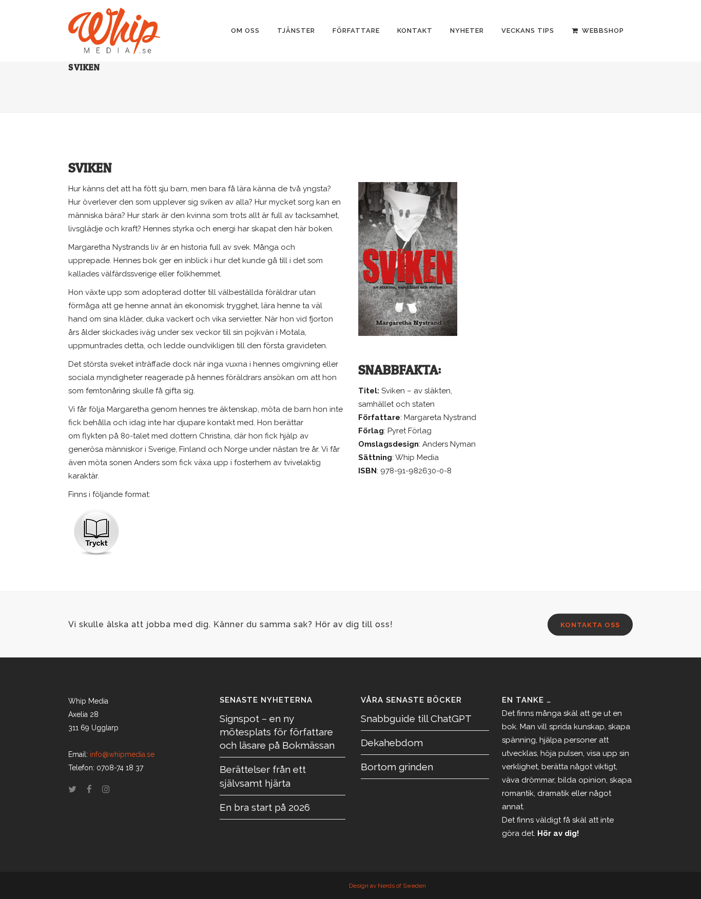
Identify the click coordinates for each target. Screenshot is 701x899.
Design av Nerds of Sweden (387, 885)
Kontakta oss (590, 625)
